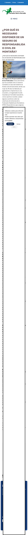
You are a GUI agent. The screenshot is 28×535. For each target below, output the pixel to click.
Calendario (21, 2)
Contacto (8, 2)
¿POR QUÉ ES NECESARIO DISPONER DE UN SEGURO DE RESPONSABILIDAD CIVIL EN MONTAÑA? (13, 58)
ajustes (10, 120)
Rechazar (18, 124)
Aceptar (10, 124)
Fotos (14, 2)
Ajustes (14, 127)
